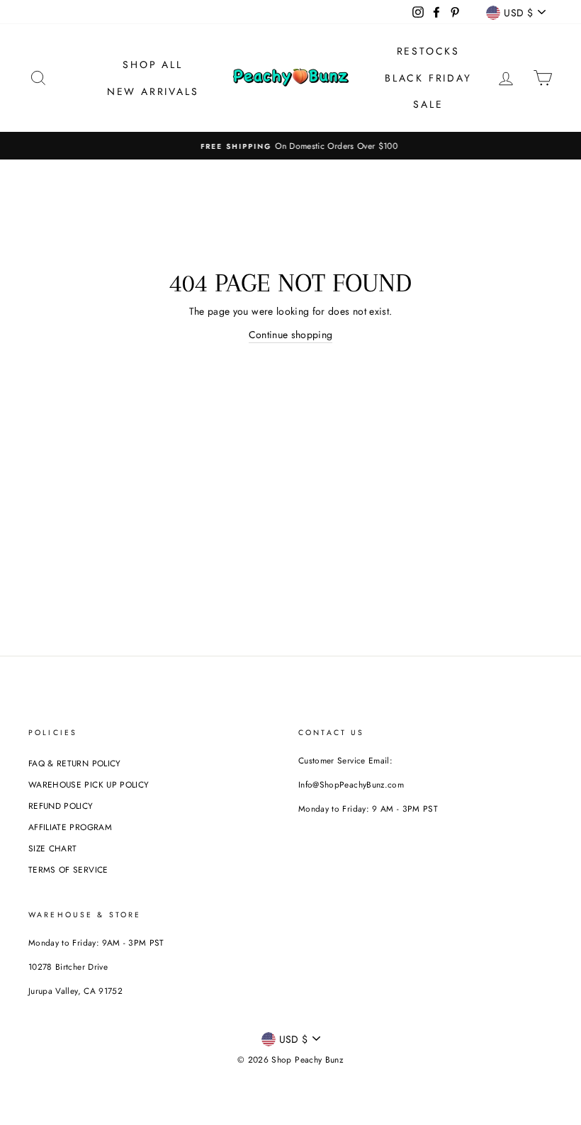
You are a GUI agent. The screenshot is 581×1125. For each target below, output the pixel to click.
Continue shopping (291, 335)
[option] (290, 145)
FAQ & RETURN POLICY (74, 763)
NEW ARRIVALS (153, 91)
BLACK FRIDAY (428, 78)
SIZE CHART (52, 848)
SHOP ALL (152, 64)
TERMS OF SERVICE (68, 869)
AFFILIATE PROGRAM (70, 827)
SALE (428, 104)
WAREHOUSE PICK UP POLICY (88, 784)
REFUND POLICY (61, 806)
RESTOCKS (428, 51)
